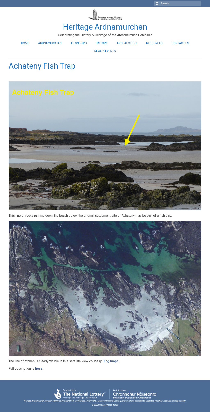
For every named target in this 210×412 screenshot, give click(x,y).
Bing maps (111, 361)
